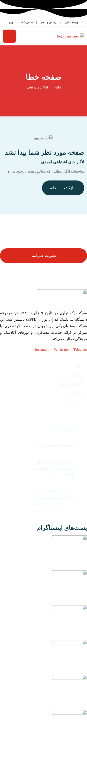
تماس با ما (27, 22)
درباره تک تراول (70, 384)
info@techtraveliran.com (56, 446)
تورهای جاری (71, 22)
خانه (58, 87)
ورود (10, 22)
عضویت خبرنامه (44, 256)
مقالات (77, 375)
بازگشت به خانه (62, 188)
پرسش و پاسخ (48, 22)
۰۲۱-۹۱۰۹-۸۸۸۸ (61, 430)
